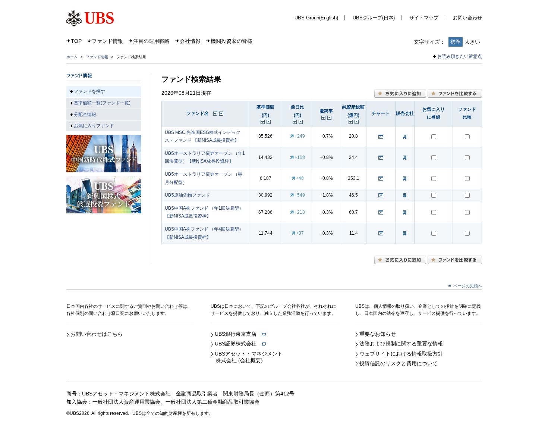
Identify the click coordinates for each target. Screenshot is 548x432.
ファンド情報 (107, 41)
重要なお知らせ (377, 334)
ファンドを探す (89, 91)
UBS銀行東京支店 (238, 334)
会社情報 (190, 41)
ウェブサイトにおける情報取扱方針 (401, 354)
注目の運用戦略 (151, 41)
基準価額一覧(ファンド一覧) (102, 103)
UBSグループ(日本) (374, 18)
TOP (76, 41)
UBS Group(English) (316, 18)
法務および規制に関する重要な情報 (401, 344)
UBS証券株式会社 (238, 344)
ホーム (72, 57)
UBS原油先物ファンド (187, 195)
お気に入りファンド (94, 125)
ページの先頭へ (467, 286)
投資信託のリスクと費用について (398, 363)
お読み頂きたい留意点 (459, 56)
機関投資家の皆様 (231, 41)
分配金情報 (85, 114)
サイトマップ (423, 18)
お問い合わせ (467, 18)
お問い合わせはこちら (96, 334)
